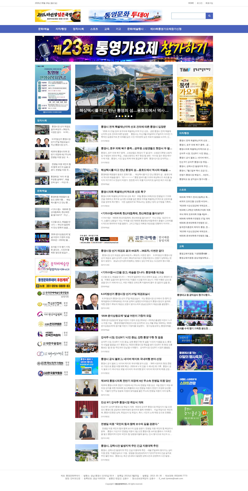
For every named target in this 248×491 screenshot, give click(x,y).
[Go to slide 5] (128, 116)
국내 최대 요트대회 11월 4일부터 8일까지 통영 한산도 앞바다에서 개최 (195, 214)
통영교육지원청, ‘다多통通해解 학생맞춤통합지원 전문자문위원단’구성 (195, 254)
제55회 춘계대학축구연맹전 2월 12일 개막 (193, 236)
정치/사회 (78, 28)
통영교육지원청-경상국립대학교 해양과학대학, (193, 258)
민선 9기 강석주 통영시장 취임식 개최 (194, 162)
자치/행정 (61, 28)
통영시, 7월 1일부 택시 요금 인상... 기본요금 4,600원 (193, 171)
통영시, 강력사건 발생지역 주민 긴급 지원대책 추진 (194, 166)
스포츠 (94, 28)
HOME (191, 3)
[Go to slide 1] (116, 116)
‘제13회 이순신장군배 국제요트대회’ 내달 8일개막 (194, 232)
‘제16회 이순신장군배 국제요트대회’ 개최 (194, 206)
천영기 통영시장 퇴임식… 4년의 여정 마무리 (193, 175)
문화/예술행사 (135, 28)
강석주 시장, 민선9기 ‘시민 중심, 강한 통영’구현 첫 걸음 (194, 154)
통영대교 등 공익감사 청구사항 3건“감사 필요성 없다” (194, 179)
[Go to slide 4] (125, 116)
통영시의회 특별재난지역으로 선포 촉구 (195, 149)
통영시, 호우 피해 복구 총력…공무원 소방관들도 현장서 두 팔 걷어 (194, 145)
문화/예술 (43, 28)
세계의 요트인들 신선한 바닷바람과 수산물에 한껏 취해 (194, 201)
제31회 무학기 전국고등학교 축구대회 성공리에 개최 (194, 197)
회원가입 (209, 3)
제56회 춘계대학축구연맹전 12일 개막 (194, 223)
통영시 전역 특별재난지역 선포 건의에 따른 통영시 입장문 (194, 141)
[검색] (209, 16)
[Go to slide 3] (122, 116)
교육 (107, 28)
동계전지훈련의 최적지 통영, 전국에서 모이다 (194, 227)
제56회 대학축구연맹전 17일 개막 (194, 218)
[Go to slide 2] (119, 116)
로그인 (200, 3)
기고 (118, 28)
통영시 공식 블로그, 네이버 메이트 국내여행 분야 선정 (194, 158)
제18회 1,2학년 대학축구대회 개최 (194, 210)
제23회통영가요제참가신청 (166, 28)
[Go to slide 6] (131, 116)
